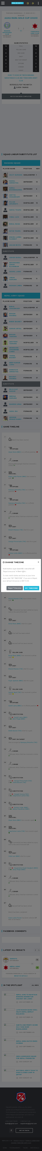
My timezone (31, 588)
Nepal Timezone (14, 588)
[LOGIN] (28, 3)
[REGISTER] (33, 3)
